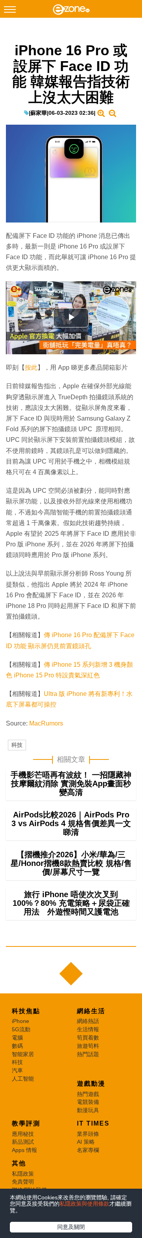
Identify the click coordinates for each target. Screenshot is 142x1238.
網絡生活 (91, 1011)
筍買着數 (88, 1037)
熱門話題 (88, 1054)
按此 (31, 367)
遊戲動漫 (91, 1083)
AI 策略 (86, 1142)
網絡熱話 (88, 1021)
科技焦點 (26, 1011)
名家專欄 (88, 1150)
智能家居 (23, 1054)
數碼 (17, 1046)
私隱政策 (23, 1174)
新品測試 (23, 1142)
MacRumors (46, 723)
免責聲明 (23, 1181)
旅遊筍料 (88, 1046)
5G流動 (21, 1029)
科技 (16, 745)
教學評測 (26, 1123)
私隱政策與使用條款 (84, 1204)
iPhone (20, 1021)
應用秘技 (23, 1134)
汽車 (17, 1070)
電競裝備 (88, 1102)
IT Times (93, 1123)
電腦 (17, 1037)
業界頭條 (88, 1134)
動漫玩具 (88, 1110)
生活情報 (88, 1029)
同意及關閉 (71, 1227)
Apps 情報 (24, 1150)
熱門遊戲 (88, 1094)
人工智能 (23, 1078)
